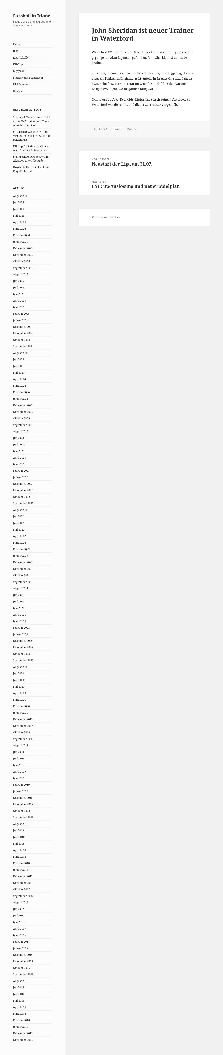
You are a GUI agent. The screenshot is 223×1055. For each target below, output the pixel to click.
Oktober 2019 (21, 732)
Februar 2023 (21, 470)
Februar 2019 (21, 784)
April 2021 (19, 614)
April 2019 (19, 771)
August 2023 (20, 431)
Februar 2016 (21, 1020)
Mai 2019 (18, 765)
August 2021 (20, 588)
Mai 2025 (18, 294)
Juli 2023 (18, 438)
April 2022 (19, 536)
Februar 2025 (21, 313)
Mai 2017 (18, 922)
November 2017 (23, 883)
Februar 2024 (21, 392)
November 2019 (23, 726)
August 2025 (20, 274)
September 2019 (23, 739)
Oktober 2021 (21, 575)
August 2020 (20, 667)
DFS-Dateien (21, 84)
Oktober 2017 (21, 889)
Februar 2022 (21, 549)
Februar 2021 (21, 627)
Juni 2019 (19, 758)
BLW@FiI (117, 129)
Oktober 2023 (21, 418)
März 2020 (19, 699)
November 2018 (23, 804)
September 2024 (23, 346)
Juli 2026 (18, 202)
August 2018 (20, 824)
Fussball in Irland (32, 16)
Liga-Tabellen (21, 57)
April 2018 (19, 850)
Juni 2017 (19, 915)
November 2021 (23, 569)
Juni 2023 (19, 444)
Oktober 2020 (21, 654)
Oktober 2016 (21, 968)
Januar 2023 (20, 477)
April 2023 (19, 457)
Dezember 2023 (23, 405)
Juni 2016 (19, 994)
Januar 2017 (20, 948)
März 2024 (19, 385)
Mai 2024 (18, 372)
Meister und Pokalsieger (28, 77)
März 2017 (19, 935)
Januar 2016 (20, 1027)
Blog (15, 51)
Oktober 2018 (21, 811)
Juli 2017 (18, 909)
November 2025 (23, 255)
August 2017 (20, 902)
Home (17, 44)
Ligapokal (19, 71)
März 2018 (19, 856)
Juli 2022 (18, 516)
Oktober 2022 (21, 497)
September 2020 (23, 660)
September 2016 (23, 974)
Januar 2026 (20, 242)
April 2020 (19, 693)
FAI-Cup (18, 64)
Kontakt (18, 91)
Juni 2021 (19, 601)
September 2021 (23, 582)
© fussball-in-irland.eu (106, 217)
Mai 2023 (18, 451)
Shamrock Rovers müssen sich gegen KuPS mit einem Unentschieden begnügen (32, 121)
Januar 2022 (20, 556)
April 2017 (19, 928)
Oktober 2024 (21, 340)
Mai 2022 (18, 529)
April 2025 (19, 300)
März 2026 (19, 228)
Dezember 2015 (23, 1033)
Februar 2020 (21, 706)
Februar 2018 (21, 863)
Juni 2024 (19, 366)
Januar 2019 (20, 791)
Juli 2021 (18, 595)
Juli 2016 (18, 987)
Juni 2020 (19, 680)
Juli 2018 (18, 830)
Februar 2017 (21, 941)
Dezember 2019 (23, 719)
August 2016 (20, 981)
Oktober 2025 (21, 261)
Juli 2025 (18, 281)
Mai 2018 (18, 843)
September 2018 (23, 817)
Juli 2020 (18, 673)
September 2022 (23, 503)
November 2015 (23, 1040)
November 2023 (23, 412)
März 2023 (19, 464)
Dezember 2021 (23, 562)
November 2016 (23, 961)
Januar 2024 (20, 399)
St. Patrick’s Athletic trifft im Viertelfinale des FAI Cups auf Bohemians (31, 135)
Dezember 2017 (23, 876)
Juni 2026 (19, 209)
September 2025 (23, 268)
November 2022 (23, 490)
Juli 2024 (18, 359)
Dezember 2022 (23, 484)
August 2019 (20, 745)
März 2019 (19, 778)
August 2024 (20, 353)
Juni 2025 (19, 287)
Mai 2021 (18, 608)
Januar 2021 (20, 634)
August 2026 (20, 196)
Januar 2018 (20, 870)
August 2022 (20, 510)
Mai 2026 (18, 215)
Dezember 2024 (23, 327)
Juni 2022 (19, 523)
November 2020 (23, 647)
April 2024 (19, 379)
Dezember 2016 (23, 955)
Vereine (132, 129)
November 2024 (23, 333)
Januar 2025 (20, 320)
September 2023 (23, 425)
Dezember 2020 (23, 641)
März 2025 (19, 307)
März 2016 (19, 1013)
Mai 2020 (18, 686)
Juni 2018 (19, 837)
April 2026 (19, 222)
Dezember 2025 (23, 248)
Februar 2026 (21, 235)
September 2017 (23, 896)
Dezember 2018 (23, 798)
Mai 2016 (18, 1000)
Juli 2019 (18, 752)
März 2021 (19, 621)
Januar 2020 (20, 713)
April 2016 (19, 1007)
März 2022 (19, 542)
